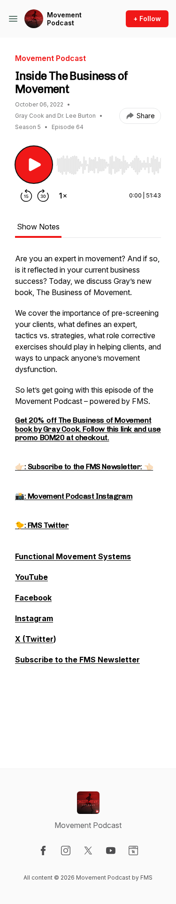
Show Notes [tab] (38, 226)
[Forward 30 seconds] (43, 195)
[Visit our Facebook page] (43, 850)
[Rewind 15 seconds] (26, 195)
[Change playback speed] (63, 195)
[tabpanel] (88, 495)
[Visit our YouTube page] (110, 850)
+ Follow (147, 19)
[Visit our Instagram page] (65, 850)
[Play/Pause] (34, 164)
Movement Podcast (64, 19)
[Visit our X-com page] (88, 850)
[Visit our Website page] (133, 850)
